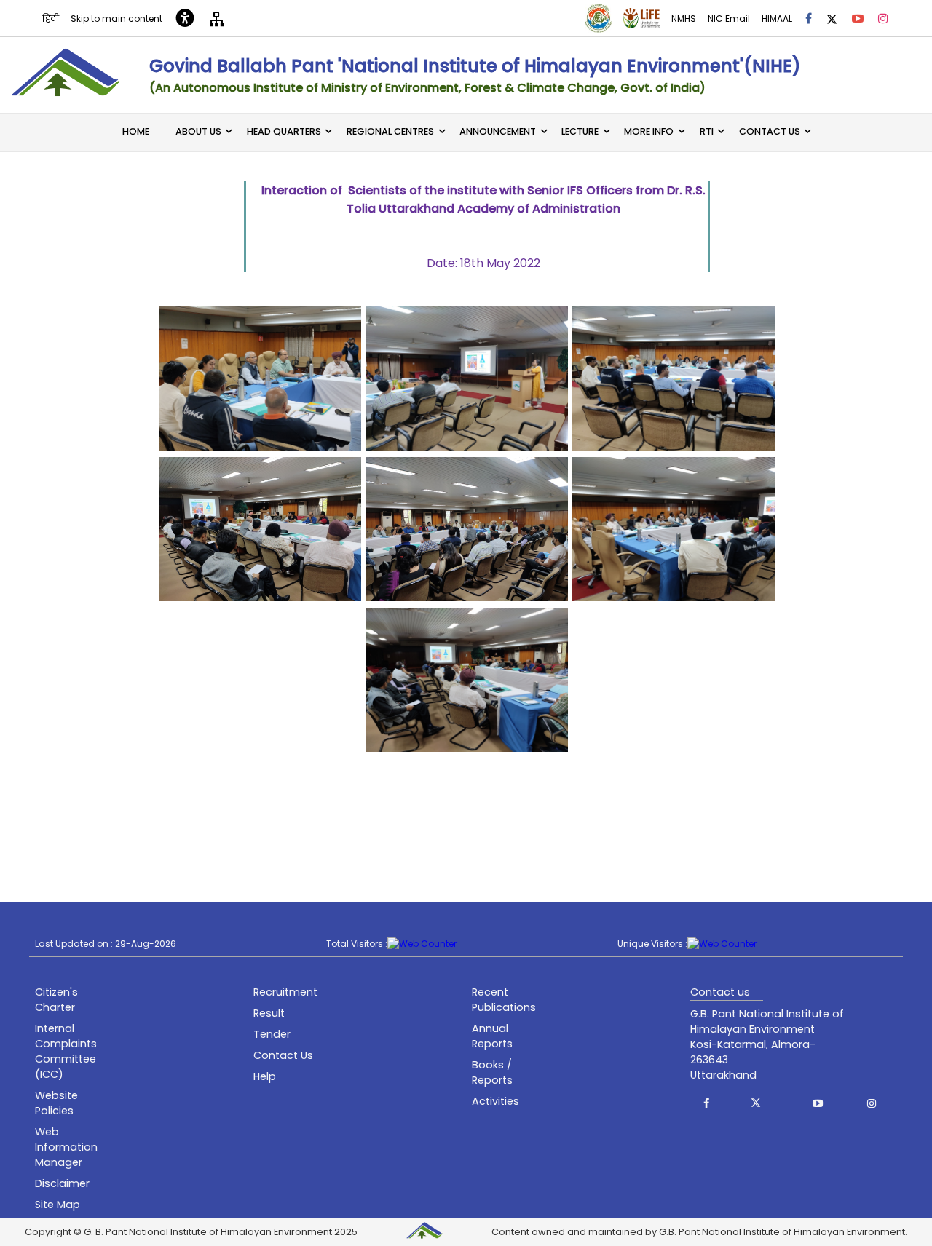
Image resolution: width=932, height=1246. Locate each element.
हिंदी (50, 18)
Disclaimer (62, 1183)
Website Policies (56, 1103)
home (135, 131)
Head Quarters (284, 131)
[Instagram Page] (883, 18)
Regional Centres (390, 131)
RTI (707, 131)
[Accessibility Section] (185, 18)
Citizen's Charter (56, 1000)
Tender (272, 1034)
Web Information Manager (66, 1147)
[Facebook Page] (808, 18)
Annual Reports (492, 1036)
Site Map (57, 1204)
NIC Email (729, 18)
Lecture (580, 131)
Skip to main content (116, 18)
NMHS (683, 18)
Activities (495, 1101)
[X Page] (832, 18)
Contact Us (769, 131)
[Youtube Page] (858, 18)
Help (264, 1076)
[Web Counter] (422, 944)
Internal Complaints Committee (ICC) (66, 1051)
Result (269, 1013)
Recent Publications (504, 1000)
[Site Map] (217, 18)
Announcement (497, 131)
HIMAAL (777, 18)
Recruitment (285, 992)
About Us (198, 131)
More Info (649, 131)
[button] (706, 1103)
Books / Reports (492, 1072)
